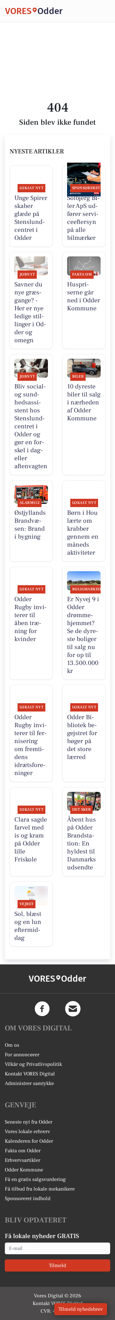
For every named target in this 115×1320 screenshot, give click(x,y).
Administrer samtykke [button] (29, 1083)
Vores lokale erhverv (27, 1131)
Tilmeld (57, 1265)
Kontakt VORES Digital (30, 1074)
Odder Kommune (24, 1170)
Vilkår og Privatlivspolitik (33, 1064)
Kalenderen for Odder (29, 1141)
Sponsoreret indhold (27, 1198)
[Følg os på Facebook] (42, 1008)
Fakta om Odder (23, 1150)
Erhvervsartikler (22, 1160)
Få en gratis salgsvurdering (35, 1179)
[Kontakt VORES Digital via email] (72, 1008)
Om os (12, 1045)
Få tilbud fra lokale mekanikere (40, 1189)
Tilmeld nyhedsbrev (80, 1309)
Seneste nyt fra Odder (28, 1122)
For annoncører (22, 1054)
